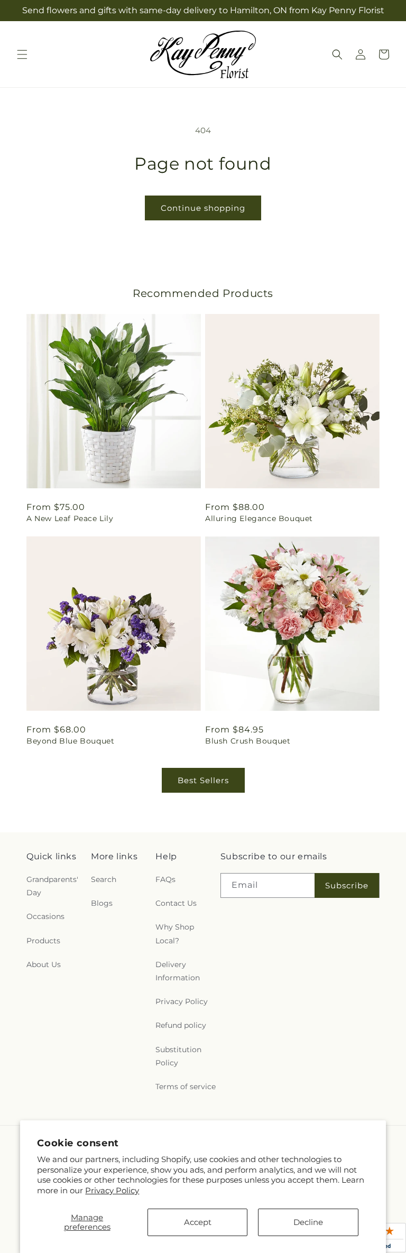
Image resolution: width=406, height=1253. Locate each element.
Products (43, 940)
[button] (22, 54)
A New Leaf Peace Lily (70, 518)
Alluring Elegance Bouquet (259, 518)
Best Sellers (203, 780)
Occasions (45, 916)
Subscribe (346, 885)
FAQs (165, 879)
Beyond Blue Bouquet (70, 741)
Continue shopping (203, 208)
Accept (197, 1222)
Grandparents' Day (52, 886)
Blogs (102, 903)
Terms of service (185, 1086)
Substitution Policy (178, 1056)
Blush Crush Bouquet (247, 741)
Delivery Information (177, 971)
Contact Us (176, 903)
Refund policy (180, 1025)
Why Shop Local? (174, 933)
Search (103, 879)
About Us (43, 964)
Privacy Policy (112, 1190)
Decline (308, 1222)
